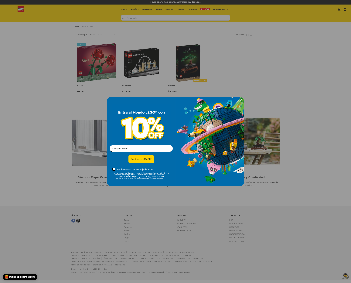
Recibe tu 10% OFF (141, 159)
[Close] (240, 100)
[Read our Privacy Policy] (168, 173)
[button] (20, 277)
